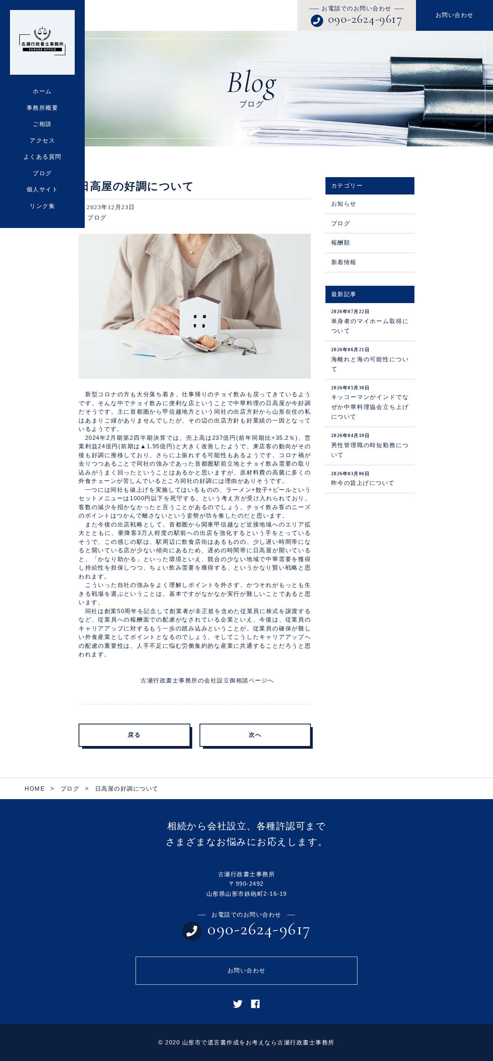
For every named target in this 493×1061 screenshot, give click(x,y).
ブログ (97, 217)
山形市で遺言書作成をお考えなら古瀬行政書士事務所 (258, 1042)
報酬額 (340, 243)
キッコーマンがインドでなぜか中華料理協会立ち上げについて (370, 402)
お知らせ (344, 204)
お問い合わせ (455, 15)
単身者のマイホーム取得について (370, 321)
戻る (134, 735)
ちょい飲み (165, 567)
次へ (255, 735)
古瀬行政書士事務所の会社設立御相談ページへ (207, 680)
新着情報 (344, 262)
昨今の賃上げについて (363, 478)
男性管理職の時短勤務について (370, 445)
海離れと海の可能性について (370, 359)
